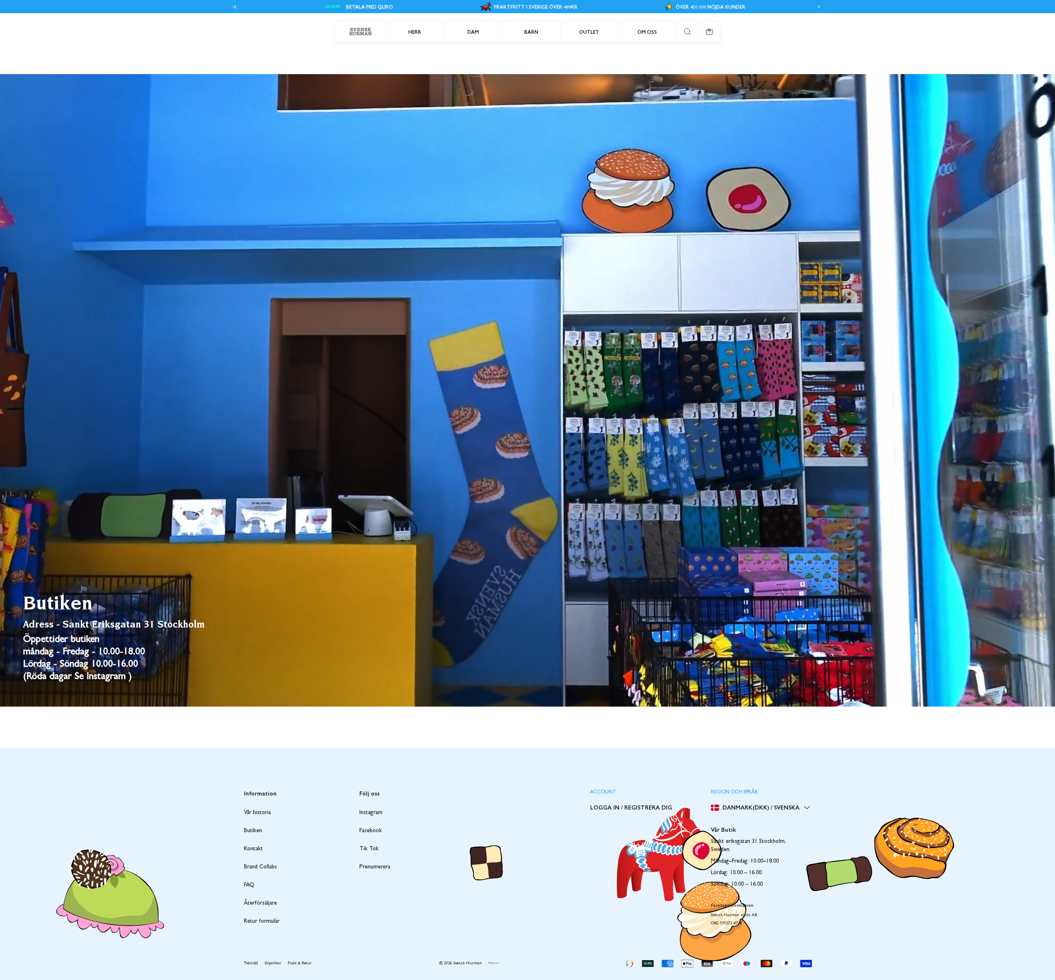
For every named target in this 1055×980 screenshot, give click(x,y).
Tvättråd (251, 963)
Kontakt (253, 849)
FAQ (249, 885)
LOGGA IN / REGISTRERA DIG (631, 807)
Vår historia (257, 813)
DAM (473, 31)
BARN (531, 31)
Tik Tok (369, 849)
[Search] (687, 32)
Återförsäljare (260, 903)
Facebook (370, 831)
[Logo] (361, 31)
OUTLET (589, 31)
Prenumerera (374, 867)
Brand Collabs (260, 867)
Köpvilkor (273, 963)
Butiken (253, 831)
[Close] (817, 6)
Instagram (370, 813)
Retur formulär (261, 921)
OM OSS (647, 31)
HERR (414, 31)
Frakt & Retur (300, 963)
